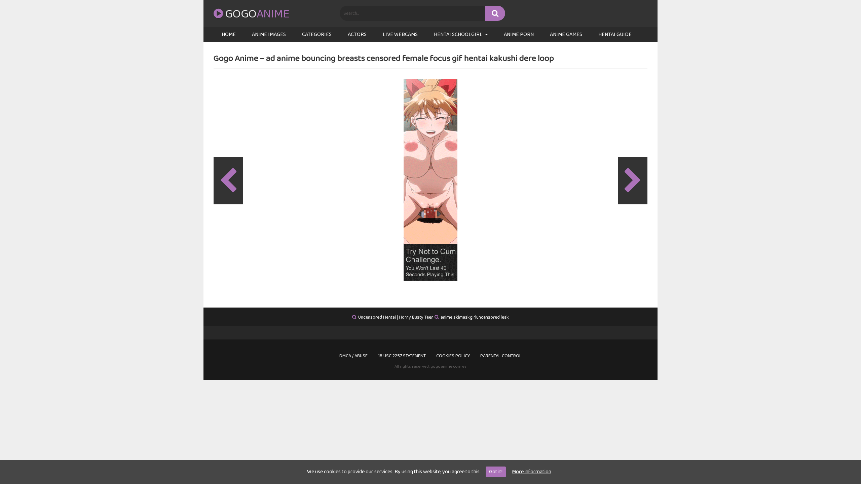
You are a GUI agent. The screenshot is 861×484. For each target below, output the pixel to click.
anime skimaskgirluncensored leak (475, 317)
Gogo (257, 14)
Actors (357, 34)
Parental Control (501, 356)
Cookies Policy (453, 356)
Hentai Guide (615, 34)
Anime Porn (519, 34)
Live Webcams (400, 34)
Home (229, 34)
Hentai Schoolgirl (458, 34)
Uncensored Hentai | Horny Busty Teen (396, 317)
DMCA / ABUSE (353, 356)
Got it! (495, 472)
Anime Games (566, 34)
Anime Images (269, 34)
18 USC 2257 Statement (402, 356)
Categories (317, 34)
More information (531, 472)
